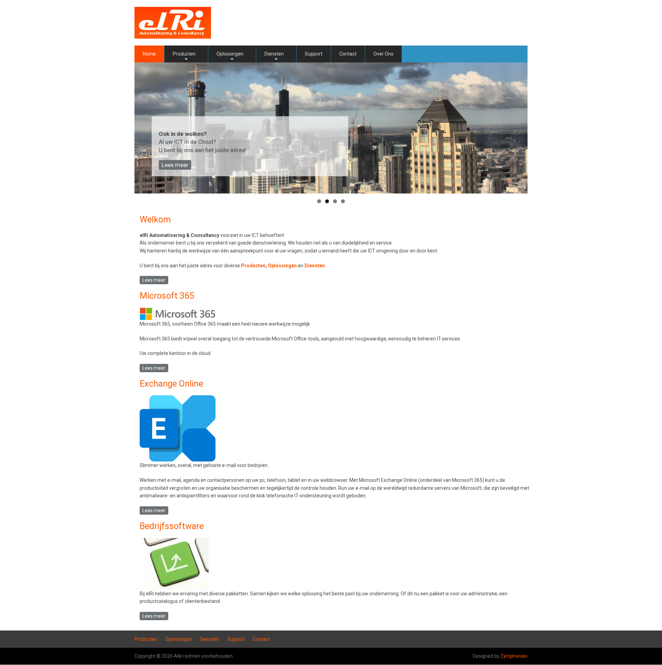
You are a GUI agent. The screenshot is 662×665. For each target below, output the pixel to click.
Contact (348, 54)
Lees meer (174, 164)
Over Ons (383, 54)
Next (538, 128)
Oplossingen (230, 56)
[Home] (172, 22)
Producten (184, 56)
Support (313, 54)
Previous (124, 128)
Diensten (274, 56)
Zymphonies (514, 656)
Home (149, 54)
